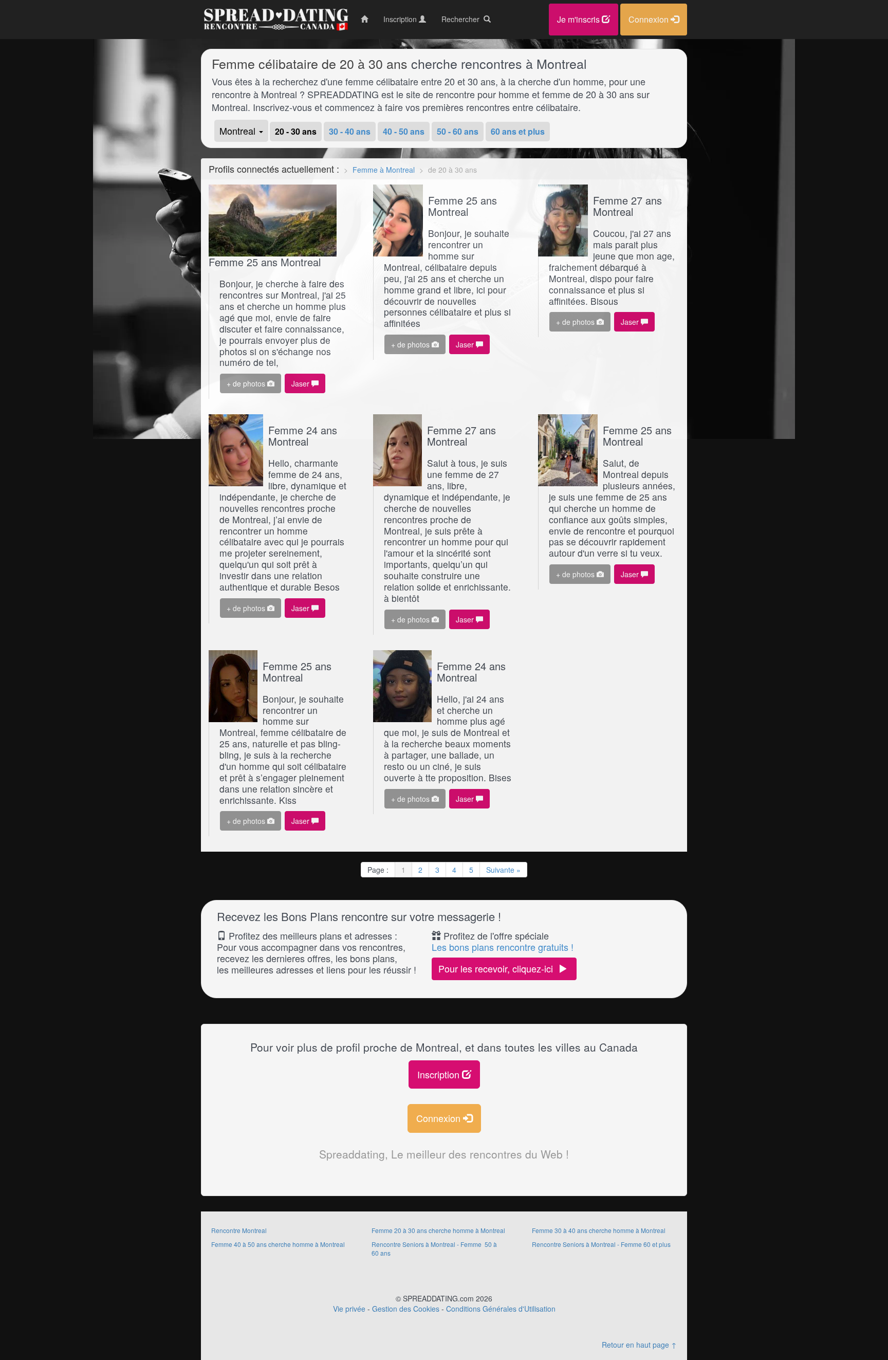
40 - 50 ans (403, 131)
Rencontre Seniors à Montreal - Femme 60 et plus (601, 1244)
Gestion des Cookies (405, 1308)
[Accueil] (364, 19)
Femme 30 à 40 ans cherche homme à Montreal (598, 1230)
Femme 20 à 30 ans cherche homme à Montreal (438, 1230)
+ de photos (247, 383)
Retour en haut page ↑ (639, 1344)
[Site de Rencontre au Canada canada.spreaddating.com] (276, 19)
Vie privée (349, 1308)
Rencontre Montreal (239, 1230)
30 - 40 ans (350, 131)
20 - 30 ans (296, 131)
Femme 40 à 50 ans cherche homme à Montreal (278, 1244)
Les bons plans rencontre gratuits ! (503, 946)
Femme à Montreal (384, 169)
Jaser (301, 383)
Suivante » (503, 870)
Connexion (439, 1118)
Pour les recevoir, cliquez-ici (498, 968)
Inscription (439, 1074)
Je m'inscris (579, 19)
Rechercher (462, 19)
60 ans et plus (518, 131)
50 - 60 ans (457, 131)
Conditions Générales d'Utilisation (501, 1308)
